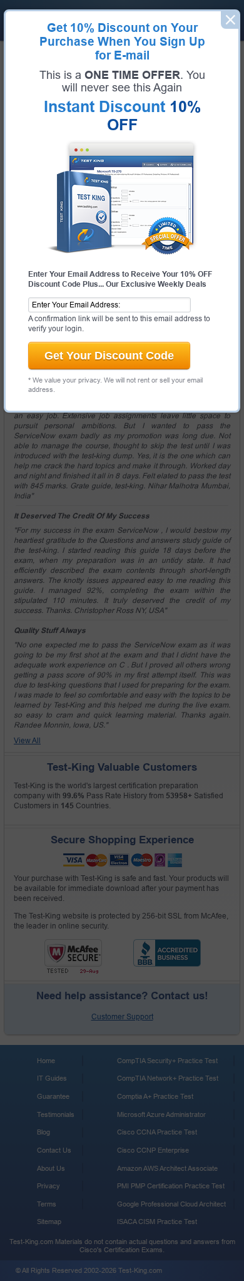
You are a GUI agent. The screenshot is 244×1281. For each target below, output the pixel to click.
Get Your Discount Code (109, 355)
